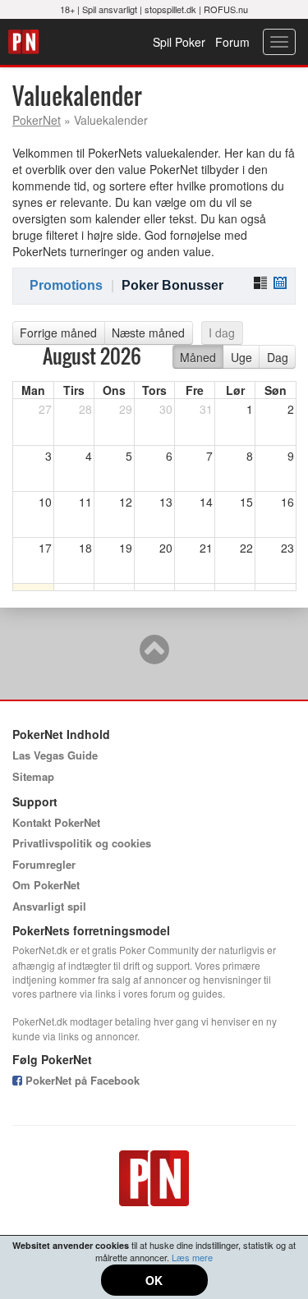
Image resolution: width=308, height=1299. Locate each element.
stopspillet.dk (170, 9)
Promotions (66, 285)
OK (154, 1280)
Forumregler (44, 864)
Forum (232, 42)
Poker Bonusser (172, 285)
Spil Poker (179, 42)
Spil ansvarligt (109, 9)
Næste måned (148, 332)
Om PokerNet (46, 885)
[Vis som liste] (260, 283)
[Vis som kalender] (280, 283)
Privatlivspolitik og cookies (81, 843)
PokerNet (26, 42)
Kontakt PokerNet (56, 822)
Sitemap (33, 776)
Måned (198, 357)
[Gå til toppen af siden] (154, 657)
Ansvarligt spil (49, 906)
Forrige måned (58, 332)
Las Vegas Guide (55, 755)
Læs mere (192, 1257)
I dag (222, 332)
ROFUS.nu (226, 9)
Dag (277, 357)
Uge (241, 357)
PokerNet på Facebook (81, 1080)
